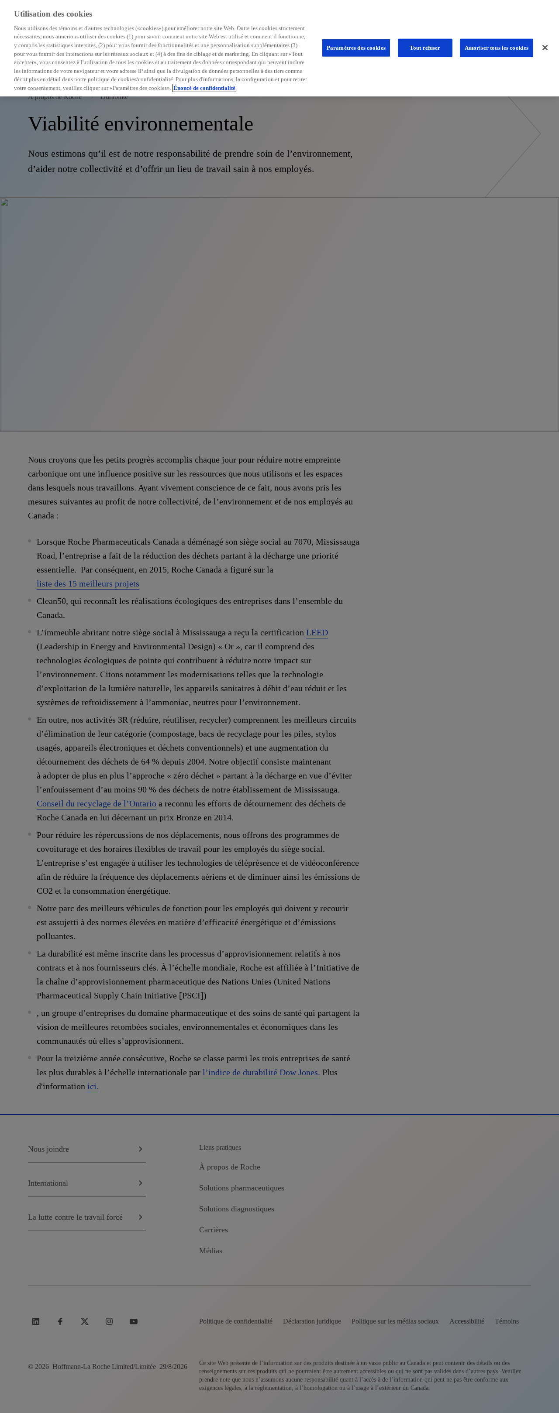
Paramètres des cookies (356, 47)
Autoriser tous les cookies (496, 47)
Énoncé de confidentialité (204, 88)
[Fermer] (545, 47)
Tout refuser (425, 47)
